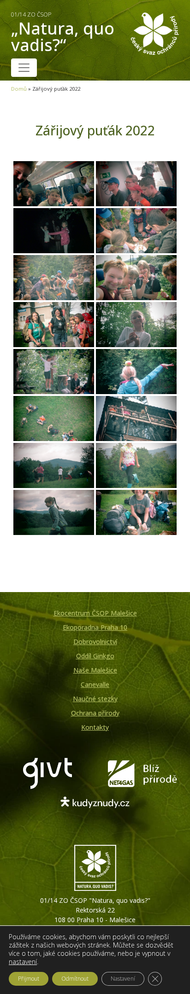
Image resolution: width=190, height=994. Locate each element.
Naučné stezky (95, 698)
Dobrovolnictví (95, 641)
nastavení (23, 962)
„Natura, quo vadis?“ (62, 33)
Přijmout (28, 978)
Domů (19, 88)
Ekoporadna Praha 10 (95, 627)
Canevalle (95, 684)
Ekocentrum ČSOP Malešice (95, 613)
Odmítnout (75, 978)
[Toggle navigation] (24, 67)
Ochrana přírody (95, 713)
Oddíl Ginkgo (95, 655)
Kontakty (95, 727)
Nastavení (123, 978)
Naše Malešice (95, 670)
